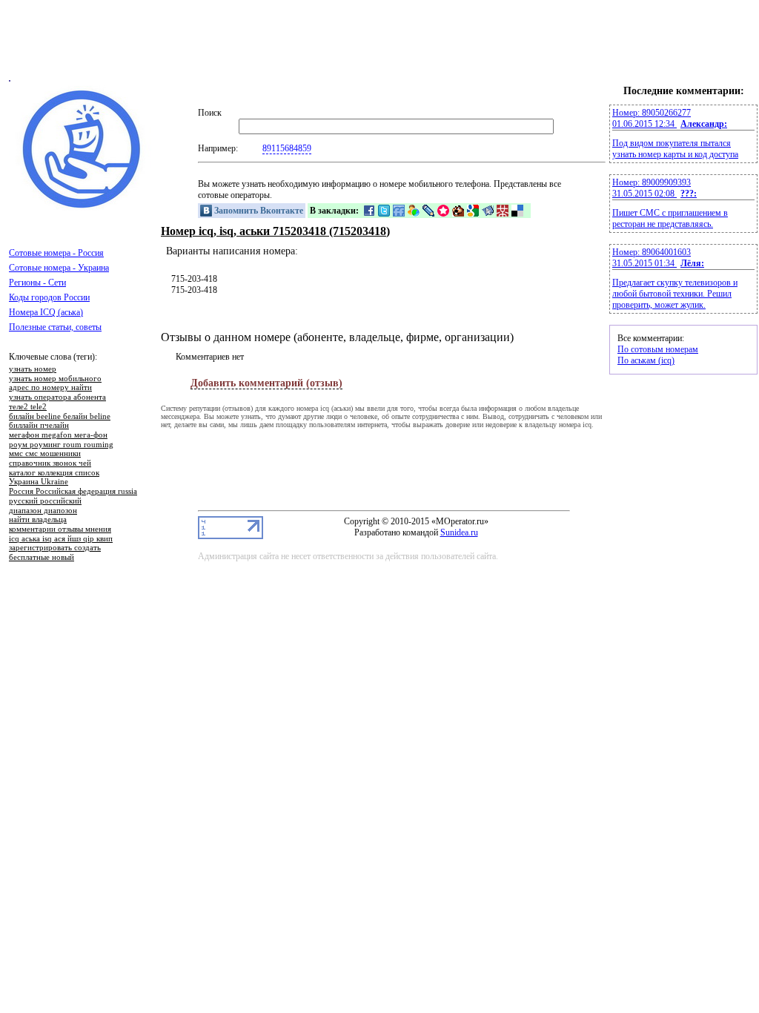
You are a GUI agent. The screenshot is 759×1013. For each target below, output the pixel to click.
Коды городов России (49, 297)
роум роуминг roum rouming (61, 445)
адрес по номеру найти (50, 388)
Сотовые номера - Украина (59, 268)
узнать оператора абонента (57, 397)
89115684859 (286, 148)
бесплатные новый (41, 558)
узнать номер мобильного (55, 379)
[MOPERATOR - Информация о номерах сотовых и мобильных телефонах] (83, 207)
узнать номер (32, 369)
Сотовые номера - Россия (56, 253)
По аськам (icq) (646, 360)
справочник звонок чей (50, 463)
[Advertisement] (379, 46)
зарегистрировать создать (55, 548)
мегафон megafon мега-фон (58, 435)
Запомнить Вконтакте (257, 210)
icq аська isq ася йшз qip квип (61, 539)
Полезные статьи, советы (55, 327)
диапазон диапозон (43, 511)
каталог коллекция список (54, 473)
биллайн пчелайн (39, 426)
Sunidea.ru (459, 532)
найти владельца (38, 520)
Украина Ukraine (38, 482)
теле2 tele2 (28, 407)
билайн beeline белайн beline (59, 417)
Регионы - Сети (37, 282)
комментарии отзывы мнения (60, 529)
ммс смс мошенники (45, 454)
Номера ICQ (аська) (46, 312)
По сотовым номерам (657, 349)
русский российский (45, 501)
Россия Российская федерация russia (73, 492)
